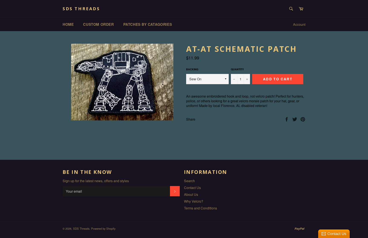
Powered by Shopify (103, 228)
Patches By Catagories (147, 24)
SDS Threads (81, 9)
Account (299, 24)
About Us (191, 194)
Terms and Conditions (200, 208)
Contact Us (192, 187)
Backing (192, 69)
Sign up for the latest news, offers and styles (96, 181)
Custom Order (98, 24)
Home (68, 24)
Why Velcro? (193, 201)
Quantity (237, 69)
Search (189, 180)
